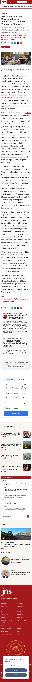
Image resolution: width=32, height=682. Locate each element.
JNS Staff (3, 436)
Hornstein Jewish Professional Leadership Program (13, 38)
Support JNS (22, 2)
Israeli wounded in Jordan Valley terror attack (10, 456)
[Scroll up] (25, 516)
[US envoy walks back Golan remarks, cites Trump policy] (27, 434)
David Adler (14, 576)
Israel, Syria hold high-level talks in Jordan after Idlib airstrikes (11, 445)
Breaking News (8, 477)
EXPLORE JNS (7, 426)
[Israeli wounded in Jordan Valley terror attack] (27, 456)
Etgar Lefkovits (5, 471)
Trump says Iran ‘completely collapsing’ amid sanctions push (16, 490)
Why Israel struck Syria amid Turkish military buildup (15, 545)
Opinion (13, 557)
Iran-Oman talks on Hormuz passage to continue (16, 483)
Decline (16, 675)
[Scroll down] (28, 516)
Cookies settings (16, 665)
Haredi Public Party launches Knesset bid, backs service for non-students (16, 496)
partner (28, 113)
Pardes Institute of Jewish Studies (14, 35)
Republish (5, 47)
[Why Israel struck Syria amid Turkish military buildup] (16, 534)
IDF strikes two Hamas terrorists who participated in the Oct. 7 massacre (15, 509)
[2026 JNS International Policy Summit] (16, 649)
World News (4, 464)
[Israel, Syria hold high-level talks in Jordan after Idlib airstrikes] (27, 445)
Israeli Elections (22, 6)
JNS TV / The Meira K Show (7, 542)
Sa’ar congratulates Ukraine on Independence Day (13, 502)
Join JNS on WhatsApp (17, 366)
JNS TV (4, 524)
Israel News (4, 431)
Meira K (3, 548)
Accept (16, 670)
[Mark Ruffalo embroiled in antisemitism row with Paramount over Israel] (27, 467)
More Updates (7, 516)
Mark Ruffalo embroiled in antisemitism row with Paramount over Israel (10, 467)
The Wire (4, 13)
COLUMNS (5, 552)
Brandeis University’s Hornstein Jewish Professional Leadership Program (13, 97)
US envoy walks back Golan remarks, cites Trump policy (11, 434)
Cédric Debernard (16, 562)
